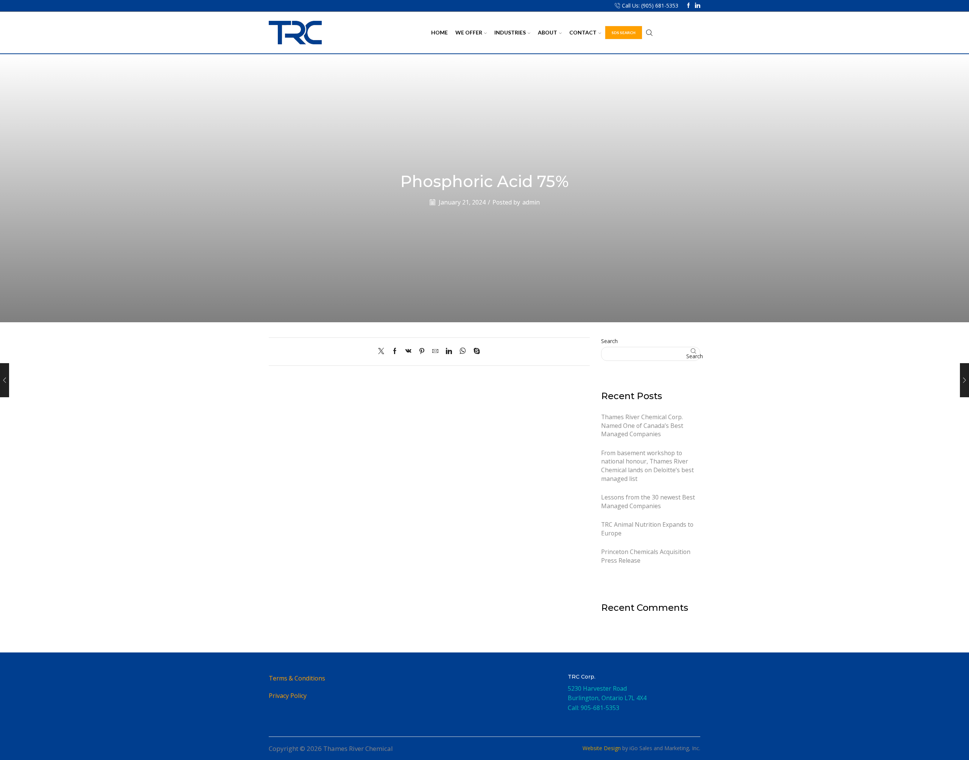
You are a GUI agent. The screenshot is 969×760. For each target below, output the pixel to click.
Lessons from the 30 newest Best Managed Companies (648, 501)
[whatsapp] (463, 351)
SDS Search (624, 32)
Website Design (602, 748)
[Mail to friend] (435, 351)
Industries (510, 32)
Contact (583, 32)
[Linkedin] (697, 6)
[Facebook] (688, 6)
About (547, 32)
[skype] (475, 351)
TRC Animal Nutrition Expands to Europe (647, 528)
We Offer (468, 32)
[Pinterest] (421, 351)
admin (531, 202)
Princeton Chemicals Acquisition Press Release (645, 556)
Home (439, 32)
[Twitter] (383, 351)
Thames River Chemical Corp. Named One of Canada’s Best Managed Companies (642, 426)
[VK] (408, 351)
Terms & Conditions (297, 678)
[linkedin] (449, 351)
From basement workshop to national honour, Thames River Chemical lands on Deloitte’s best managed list (647, 466)
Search (609, 341)
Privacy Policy (288, 695)
